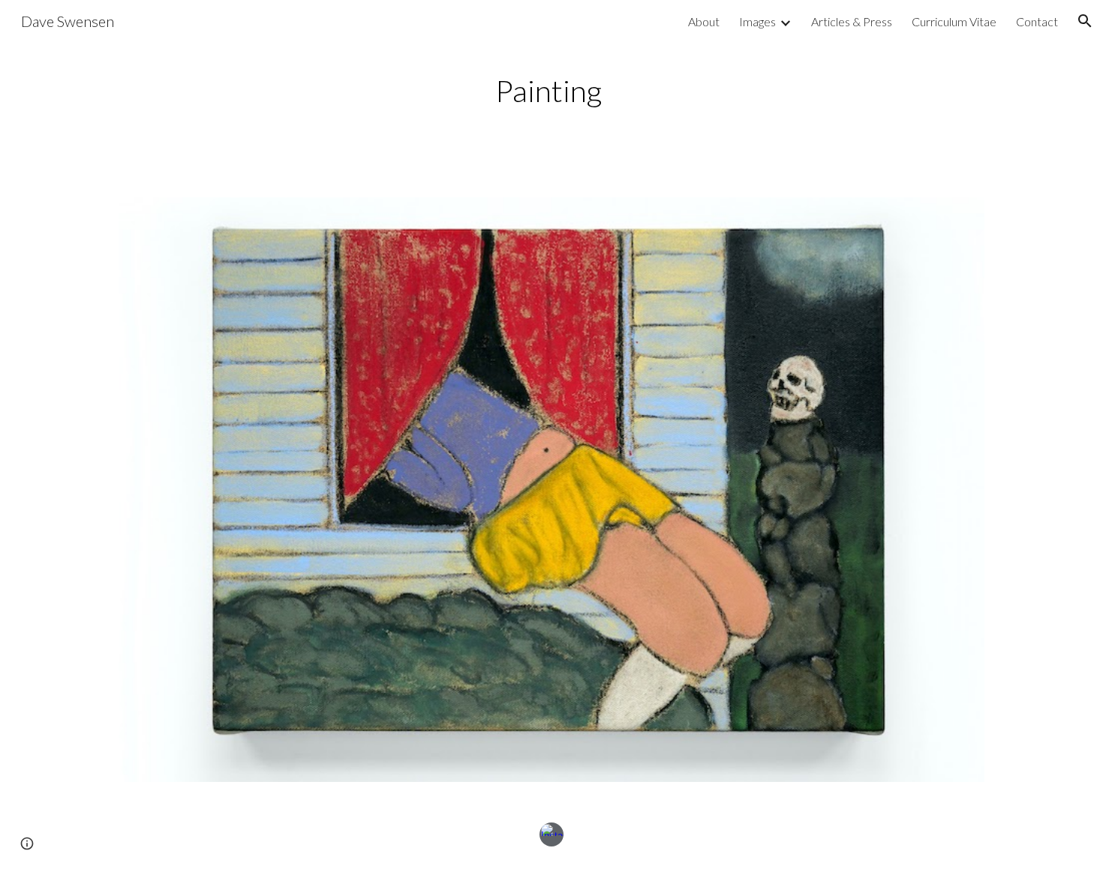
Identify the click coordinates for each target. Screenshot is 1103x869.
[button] (1085, 21)
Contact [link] (1037, 21)
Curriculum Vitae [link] (954, 21)
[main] (551, 89)
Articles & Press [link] (851, 21)
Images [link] (757, 21)
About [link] (704, 21)
